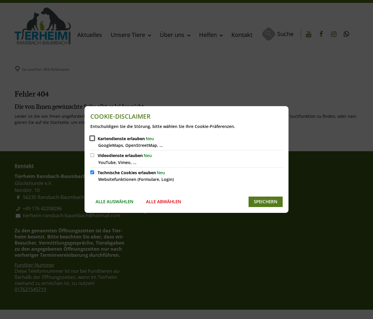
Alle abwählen (163, 201)
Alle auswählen (114, 201)
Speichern (265, 201)
